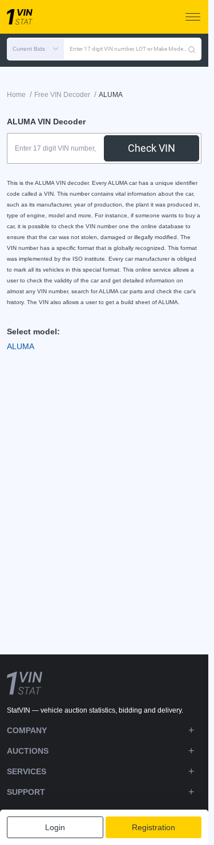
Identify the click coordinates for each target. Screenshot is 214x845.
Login (55, 827)
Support (26, 792)
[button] (35, 49)
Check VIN (151, 148)
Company (27, 730)
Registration (153, 827)
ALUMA (20, 346)
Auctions (28, 750)
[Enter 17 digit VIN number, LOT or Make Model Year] (192, 49)
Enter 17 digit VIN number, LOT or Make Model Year (129, 49)
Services (26, 771)
